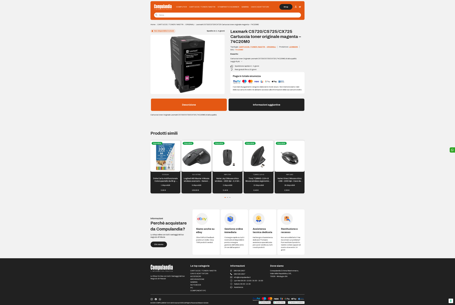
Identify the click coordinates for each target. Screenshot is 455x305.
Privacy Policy (265, 302)
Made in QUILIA (203, 303)
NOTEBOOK (195, 285)
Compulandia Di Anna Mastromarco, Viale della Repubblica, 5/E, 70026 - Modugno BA (284, 273)
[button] (221, 38)
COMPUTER (181, 7)
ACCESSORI (195, 276)
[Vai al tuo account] (296, 6)
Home (152, 24)
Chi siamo (158, 244)
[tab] (225, 197)
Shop (286, 7)
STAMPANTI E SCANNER (228, 7)
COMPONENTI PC (198, 291)
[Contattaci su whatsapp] (160, 299)
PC (191, 288)
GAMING (245, 7)
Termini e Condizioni (297, 302)
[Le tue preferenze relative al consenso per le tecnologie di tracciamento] (451, 301)
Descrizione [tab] (189, 104)
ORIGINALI (189, 24)
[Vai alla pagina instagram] (151, 299)
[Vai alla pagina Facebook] (156, 299)
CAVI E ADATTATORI (260, 7)
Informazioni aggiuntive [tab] (266, 104)
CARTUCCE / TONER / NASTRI (202, 7)
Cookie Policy (280, 302)
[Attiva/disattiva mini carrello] (300, 7)
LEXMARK (293, 47)
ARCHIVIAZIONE (197, 279)
